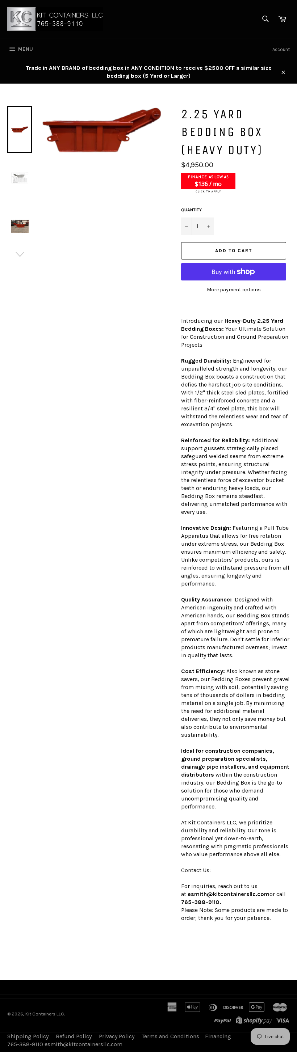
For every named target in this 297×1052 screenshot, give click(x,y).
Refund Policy (74, 1036)
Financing (218, 1036)
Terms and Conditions (170, 1036)
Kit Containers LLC (44, 1014)
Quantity (191, 209)
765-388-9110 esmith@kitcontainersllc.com (64, 1044)
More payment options (234, 290)
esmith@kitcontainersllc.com (228, 894)
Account (281, 49)
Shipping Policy (28, 1036)
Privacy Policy (116, 1036)
